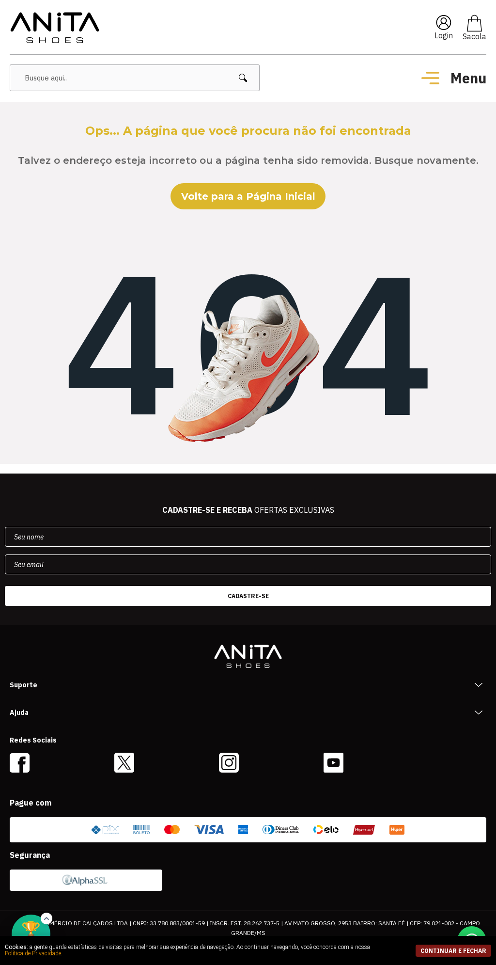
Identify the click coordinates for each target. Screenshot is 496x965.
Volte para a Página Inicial (248, 196)
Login (443, 35)
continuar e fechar (453, 950)
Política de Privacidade (33, 953)
